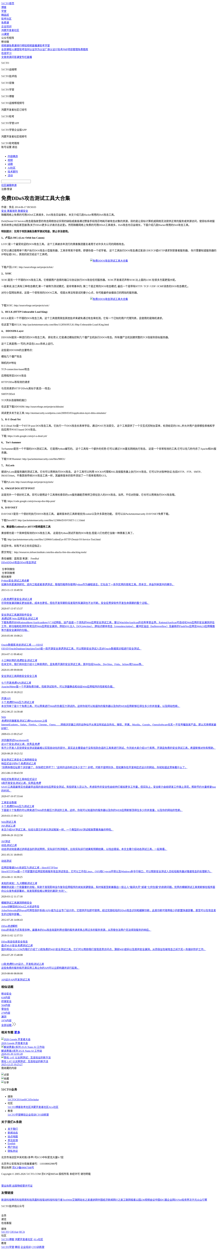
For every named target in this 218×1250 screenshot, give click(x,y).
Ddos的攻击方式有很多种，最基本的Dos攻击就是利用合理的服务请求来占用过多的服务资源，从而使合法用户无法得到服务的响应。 (76, 930)
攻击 (25, 941)
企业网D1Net (174, 1199)
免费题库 (83, 49)
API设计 (6, 979)
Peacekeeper (20, 740)
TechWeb (67, 1199)
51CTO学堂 (14, 1114)
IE (28, 740)
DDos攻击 (6, 941)
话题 (10, 164)
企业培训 (6, 26)
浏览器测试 (7, 740)
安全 (8, 802)
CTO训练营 (42, 1114)
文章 (3, 57)
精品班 (5, 15)
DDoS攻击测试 (27, 562)
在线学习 (6, 53)
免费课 (5, 22)
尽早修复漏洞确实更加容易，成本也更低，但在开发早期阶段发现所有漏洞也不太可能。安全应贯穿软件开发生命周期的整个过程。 (75, 603)
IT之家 (119, 1199)
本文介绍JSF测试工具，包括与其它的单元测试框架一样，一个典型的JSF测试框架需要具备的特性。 (57, 829)
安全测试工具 (9, 614)
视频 (10, 160)
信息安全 (17, 941)
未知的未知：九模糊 (19, 883)
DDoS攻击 (13, 562)
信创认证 (29, 49)
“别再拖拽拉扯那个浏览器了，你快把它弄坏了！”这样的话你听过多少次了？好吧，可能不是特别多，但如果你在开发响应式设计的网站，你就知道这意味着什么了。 (94, 767)
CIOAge (19, 1099)
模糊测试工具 (9, 902)
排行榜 (20, 45)
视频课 (5, 45)
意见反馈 (13, 1140)
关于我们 (13, 1129)
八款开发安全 (16, 599)
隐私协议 (13, 1151)
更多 (17, 1032)
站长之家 (85, 1199)
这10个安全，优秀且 (20, 744)
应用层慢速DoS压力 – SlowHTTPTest (29, 867)
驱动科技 (47, 1199)
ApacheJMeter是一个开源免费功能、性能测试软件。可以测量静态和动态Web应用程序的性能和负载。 (58, 686)
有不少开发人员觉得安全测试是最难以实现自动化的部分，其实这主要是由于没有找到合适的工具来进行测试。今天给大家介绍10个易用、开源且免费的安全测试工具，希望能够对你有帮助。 (108, 748)
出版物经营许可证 (22, 1185)
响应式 (5, 779)
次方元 (193, 1199)
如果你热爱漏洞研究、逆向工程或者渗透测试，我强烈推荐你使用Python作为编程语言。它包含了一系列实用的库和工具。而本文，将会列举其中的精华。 (87, 584)
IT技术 (59, 49)
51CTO (11, 1099)
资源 (8, 57)
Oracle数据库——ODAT (22, 644)
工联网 (127, 1199)
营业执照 (6, 1185)
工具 (3, 802)
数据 (14, 802)
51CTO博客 (14, 1107)
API (8, 698)
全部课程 (6, 49)
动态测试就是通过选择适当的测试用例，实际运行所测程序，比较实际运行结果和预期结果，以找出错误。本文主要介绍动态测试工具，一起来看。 (84, 849)
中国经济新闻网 (107, 1199)
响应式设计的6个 (18, 763)
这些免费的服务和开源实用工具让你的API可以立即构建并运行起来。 (40, 968)
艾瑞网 (76, 1199)
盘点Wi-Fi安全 (17, 945)
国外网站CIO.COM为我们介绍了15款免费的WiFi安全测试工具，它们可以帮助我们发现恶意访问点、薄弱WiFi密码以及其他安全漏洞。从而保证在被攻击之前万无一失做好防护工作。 (103, 949)
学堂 (3, 11)
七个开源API (16, 682)
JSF (8, 825)
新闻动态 (13, 1132)
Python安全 (15, 580)
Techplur (34, 1099)
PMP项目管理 (70, 49)
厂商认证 (50, 49)
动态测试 (6, 861)
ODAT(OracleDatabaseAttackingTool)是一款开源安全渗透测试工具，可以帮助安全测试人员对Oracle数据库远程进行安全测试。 (71, 648)
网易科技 (27, 1199)
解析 (9, 926)
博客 (3, 7)
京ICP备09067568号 (23, 1167)
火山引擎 (202, 1199)
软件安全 (27, 614)
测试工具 (25, 979)
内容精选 (13, 156)
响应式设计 (30, 779)
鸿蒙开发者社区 (10, 30)
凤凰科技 (37, 1199)
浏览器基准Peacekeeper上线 (24, 720)
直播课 (36, 45)
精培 (23, 1114)
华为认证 (40, 49)
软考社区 (6, 18)
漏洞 (19, 614)
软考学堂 (45, 45)
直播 (29, 57)
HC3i (27, 1099)
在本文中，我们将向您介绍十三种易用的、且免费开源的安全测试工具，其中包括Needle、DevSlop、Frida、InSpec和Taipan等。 (72, 664)
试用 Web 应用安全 (19, 618)
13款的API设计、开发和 (22, 964)
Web (3, 717)
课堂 (19, 57)
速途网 (94, 1199)
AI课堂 (5, 34)
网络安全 (22, 676)
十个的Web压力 (17, 702)
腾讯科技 (16, 1199)
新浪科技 (6, 1199)
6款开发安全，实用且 (21, 783)
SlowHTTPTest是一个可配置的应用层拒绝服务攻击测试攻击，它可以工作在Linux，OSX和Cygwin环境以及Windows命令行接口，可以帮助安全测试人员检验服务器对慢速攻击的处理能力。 (106, 871)
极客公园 (136, 1199)
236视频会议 (148, 1199)
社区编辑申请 (9, 185)
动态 (9, 845)
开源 (3, 698)
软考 (21, 49)
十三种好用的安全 (19, 660)
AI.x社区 (53, 1107)
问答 (14, 57)
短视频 (28, 45)
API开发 (15, 979)
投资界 (185, 1199)
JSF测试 (5, 841)
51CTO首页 (7, 3)
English (11, 1143)
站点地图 (13, 1136)
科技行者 (57, 1199)
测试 (8, 822)
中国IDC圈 (161, 1199)
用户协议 (13, 1147)
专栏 (24, 57)
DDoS (4, 562)
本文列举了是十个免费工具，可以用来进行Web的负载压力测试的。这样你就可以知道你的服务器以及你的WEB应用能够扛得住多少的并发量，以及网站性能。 (90, 706)
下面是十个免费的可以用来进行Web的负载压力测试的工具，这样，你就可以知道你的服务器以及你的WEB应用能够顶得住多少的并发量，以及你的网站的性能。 (92, 810)
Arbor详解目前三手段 (20, 906)
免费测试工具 (16, 779)
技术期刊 (13, 171)
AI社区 (11, 167)
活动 (10, 175)
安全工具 (32, 676)
